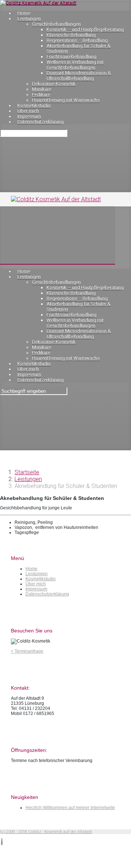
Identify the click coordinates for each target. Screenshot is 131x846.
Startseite (27, 472)
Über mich (35, 583)
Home (31, 568)
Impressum (36, 589)
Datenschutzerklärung (47, 594)
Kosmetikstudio (40, 578)
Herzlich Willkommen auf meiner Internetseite (70, 807)
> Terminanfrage (27, 651)
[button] (2, 841)
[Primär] (57, 235)
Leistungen (28, 479)
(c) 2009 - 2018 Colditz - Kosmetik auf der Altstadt (46, 831)
